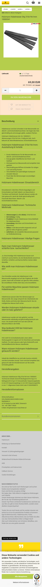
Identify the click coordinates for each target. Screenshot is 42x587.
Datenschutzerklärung (23, 572)
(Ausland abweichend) (26, 76)
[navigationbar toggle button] (39, 3)
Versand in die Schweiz (9, 455)
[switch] (37, 583)
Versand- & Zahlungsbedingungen (13, 451)
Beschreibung (8, 121)
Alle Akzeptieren (21, 576)
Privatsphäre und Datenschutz (12, 467)
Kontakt (4, 448)
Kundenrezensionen (11, 416)
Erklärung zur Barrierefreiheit (11, 444)
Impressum (5, 440)
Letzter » (28, 9)
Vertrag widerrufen (10, 538)
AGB (3, 463)
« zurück (13, 9)
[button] (5, 90)
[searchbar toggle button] (27, 3)
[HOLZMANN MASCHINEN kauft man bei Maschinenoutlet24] (4, 3)
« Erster (5, 9)
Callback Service (7, 471)
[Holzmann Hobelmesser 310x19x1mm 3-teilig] (21, 40)
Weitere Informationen (21, 582)
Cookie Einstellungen (9, 475)
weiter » (20, 9)
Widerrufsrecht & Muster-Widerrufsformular (16, 459)
